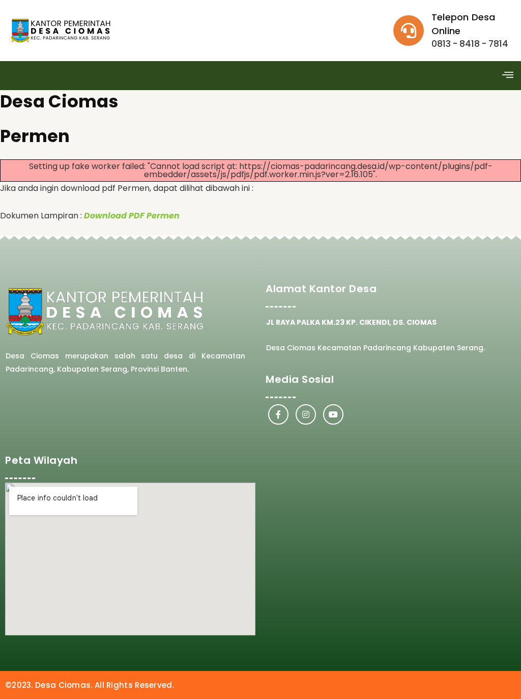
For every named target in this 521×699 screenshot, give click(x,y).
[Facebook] (278, 414)
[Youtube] (333, 414)
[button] (507, 76)
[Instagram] (306, 414)
